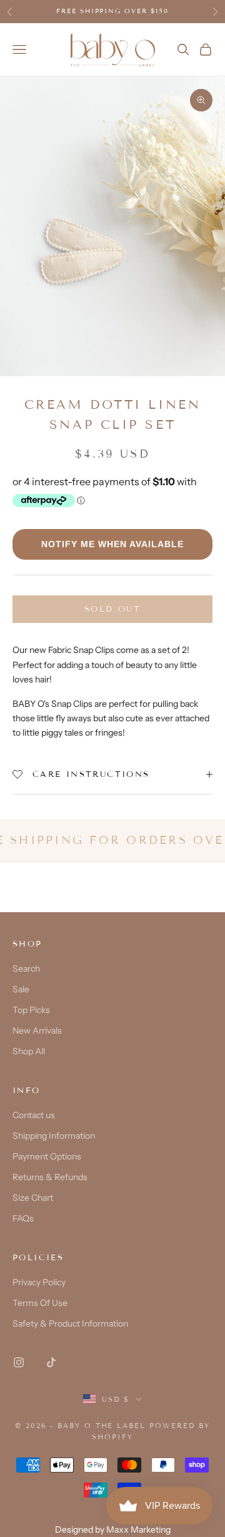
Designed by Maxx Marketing (113, 1529)
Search (26, 968)
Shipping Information (53, 1135)
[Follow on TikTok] (51, 1362)
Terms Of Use (40, 1302)
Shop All (28, 1051)
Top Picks (31, 1009)
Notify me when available (112, 544)
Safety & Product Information (70, 1323)
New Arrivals (37, 1030)
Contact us (33, 1115)
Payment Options (46, 1156)
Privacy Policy (39, 1282)
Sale (20, 989)
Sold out (112, 609)
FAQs (23, 1218)
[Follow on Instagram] (18, 1362)
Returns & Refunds (50, 1177)
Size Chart (32, 1197)
